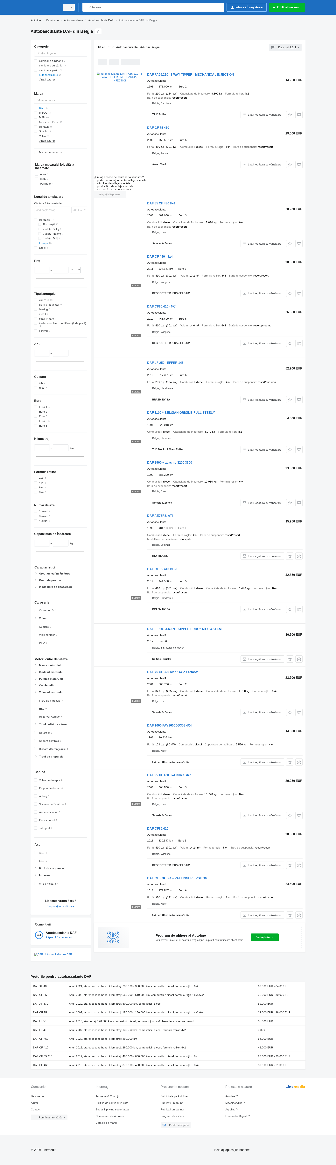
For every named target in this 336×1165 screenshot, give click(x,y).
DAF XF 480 (40, 986)
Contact (35, 1109)
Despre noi (37, 1096)
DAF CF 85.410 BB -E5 (163, 569)
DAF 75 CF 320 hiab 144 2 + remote (173, 672)
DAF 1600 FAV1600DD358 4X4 (169, 725)
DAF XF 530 (40, 1003)
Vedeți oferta (264, 937)
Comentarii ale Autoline (110, 1116)
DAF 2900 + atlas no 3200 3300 (169, 462)
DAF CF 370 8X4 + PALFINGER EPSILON (177, 878)
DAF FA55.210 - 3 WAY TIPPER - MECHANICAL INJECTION (190, 74)
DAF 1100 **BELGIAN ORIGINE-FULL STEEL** (181, 412)
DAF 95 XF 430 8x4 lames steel (169, 775)
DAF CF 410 (40, 1047)
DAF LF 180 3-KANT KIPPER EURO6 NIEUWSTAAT (185, 629)
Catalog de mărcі (106, 1122)
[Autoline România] (44, 7)
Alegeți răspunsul (109, 194)
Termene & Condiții (107, 1096)
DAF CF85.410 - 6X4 (162, 306)
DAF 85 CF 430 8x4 (161, 203)
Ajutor (34, 1102)
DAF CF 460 (40, 1065)
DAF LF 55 (39, 1021)
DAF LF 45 (39, 1030)
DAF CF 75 (40, 1012)
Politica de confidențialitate (112, 1102)
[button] (289, 114)
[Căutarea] (86, 7)
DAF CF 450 (40, 1038)
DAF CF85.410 (157, 828)
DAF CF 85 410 (158, 127)
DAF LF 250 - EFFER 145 (165, 362)
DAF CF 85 (40, 994)
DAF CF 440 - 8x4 (160, 256)
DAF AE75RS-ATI (160, 515)
